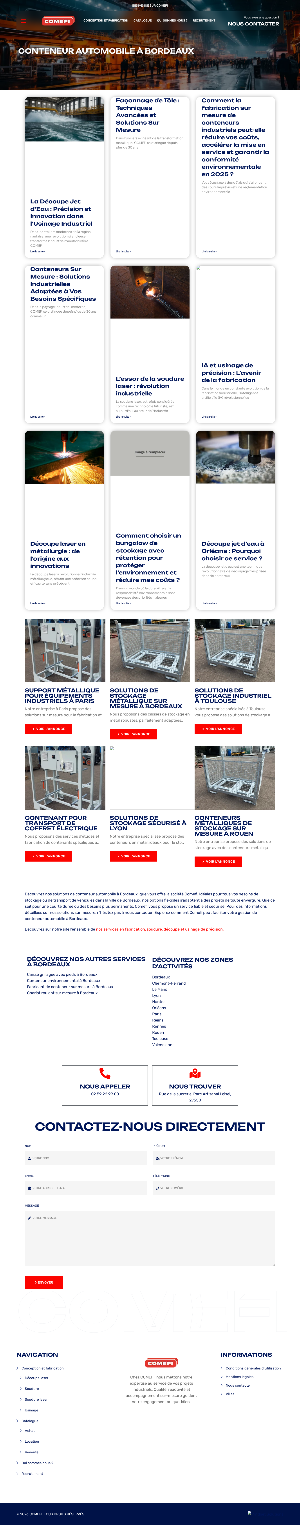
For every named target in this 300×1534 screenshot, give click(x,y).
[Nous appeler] (104, 1073)
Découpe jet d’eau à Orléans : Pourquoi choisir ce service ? (233, 551)
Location (32, 1441)
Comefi (162, 5)
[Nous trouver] (195, 1073)
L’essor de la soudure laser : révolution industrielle (150, 386)
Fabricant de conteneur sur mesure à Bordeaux (70, 986)
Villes (230, 1394)
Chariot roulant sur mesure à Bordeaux (62, 993)
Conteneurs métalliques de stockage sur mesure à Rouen (224, 826)
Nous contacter (253, 24)
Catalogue (143, 20)
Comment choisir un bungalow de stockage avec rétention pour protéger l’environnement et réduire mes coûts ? (148, 557)
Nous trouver (195, 1086)
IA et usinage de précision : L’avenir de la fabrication (231, 372)
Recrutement (204, 20)
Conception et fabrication (105, 20)
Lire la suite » (37, 251)
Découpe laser (36, 1378)
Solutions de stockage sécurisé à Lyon (148, 823)
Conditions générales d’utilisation (253, 1368)
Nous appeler (105, 1086)
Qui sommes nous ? (172, 20)
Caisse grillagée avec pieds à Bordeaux (62, 974)
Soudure (32, 1389)
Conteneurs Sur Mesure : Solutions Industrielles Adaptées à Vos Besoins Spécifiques (63, 284)
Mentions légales (239, 1377)
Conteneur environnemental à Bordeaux (63, 980)
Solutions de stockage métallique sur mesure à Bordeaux (146, 698)
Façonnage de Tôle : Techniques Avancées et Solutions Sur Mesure (148, 115)
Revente (31, 1452)
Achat (30, 1431)
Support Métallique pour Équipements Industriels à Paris (62, 695)
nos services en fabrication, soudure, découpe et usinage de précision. (160, 929)
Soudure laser (36, 1399)
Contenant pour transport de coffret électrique (61, 823)
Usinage (31, 1410)
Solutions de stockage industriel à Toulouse (233, 695)
